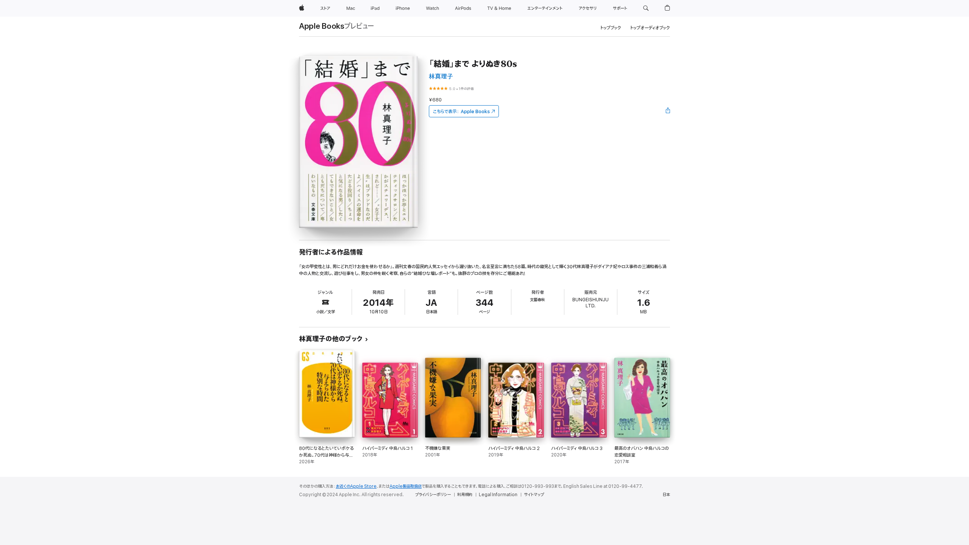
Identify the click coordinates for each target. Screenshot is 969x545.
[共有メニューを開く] (668, 111)
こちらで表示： (461, 111)
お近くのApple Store (356, 486)
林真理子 (441, 77)
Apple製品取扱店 (405, 486)
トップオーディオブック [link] (650, 28)
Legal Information (498, 494)
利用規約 (464, 494)
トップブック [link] (610, 28)
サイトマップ (534, 494)
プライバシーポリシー (433, 494)
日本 (666, 494)
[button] (646, 8)
